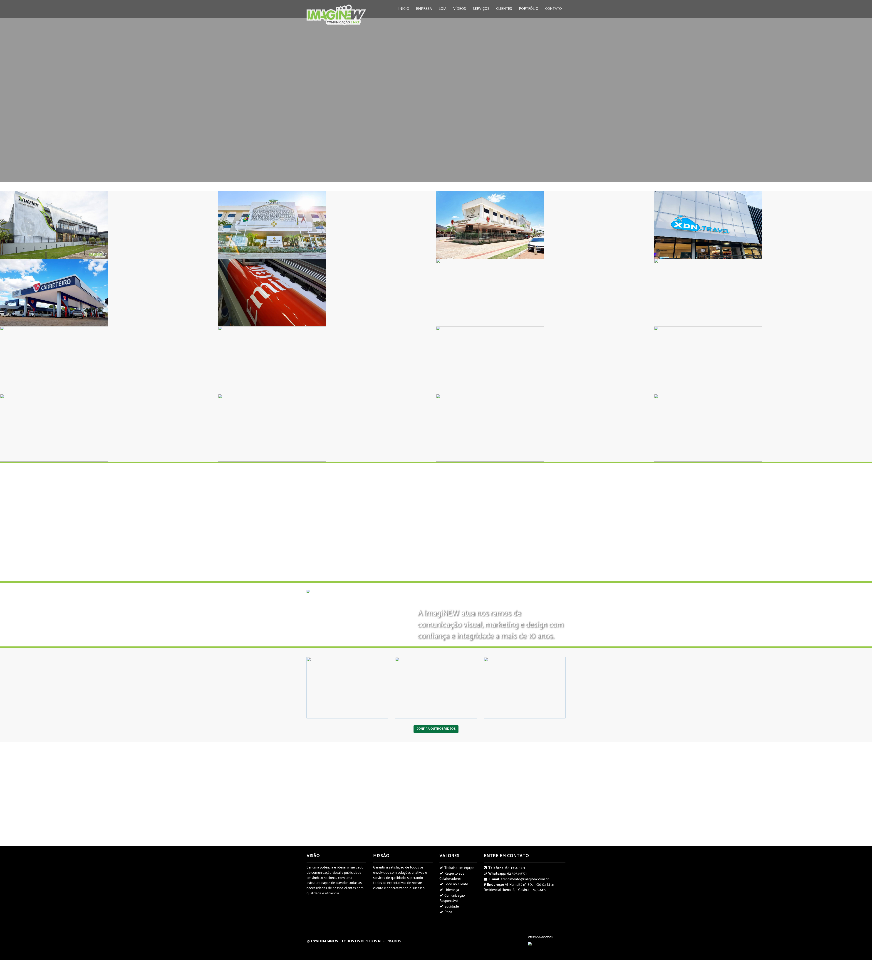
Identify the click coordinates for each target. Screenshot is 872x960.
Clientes (504, 9)
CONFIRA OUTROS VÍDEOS (436, 729)
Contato (553, 9)
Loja (442, 9)
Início (403, 9)
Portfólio (528, 9)
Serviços (481, 9)
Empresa (424, 9)
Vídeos (459, 9)
